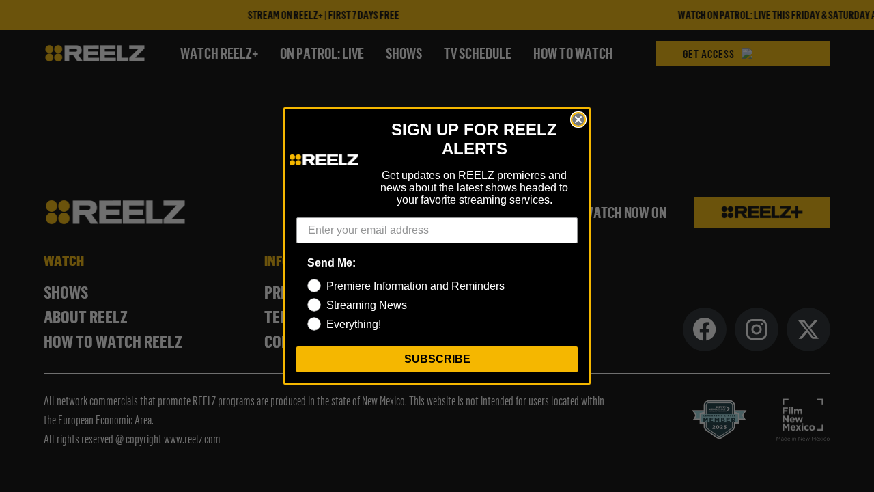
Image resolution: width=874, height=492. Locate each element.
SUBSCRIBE (437, 359)
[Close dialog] (578, 119)
